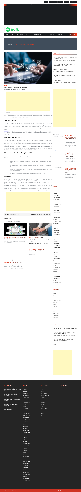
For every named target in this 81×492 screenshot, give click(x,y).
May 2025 (55, 208)
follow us (73, 5)
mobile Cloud (73, 2)
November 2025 (56, 201)
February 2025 (56, 212)
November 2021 (56, 263)
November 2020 (56, 278)
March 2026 (56, 195)
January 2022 (56, 260)
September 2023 (57, 236)
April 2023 (55, 241)
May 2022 (55, 254)
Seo (5, 85)
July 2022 (55, 250)
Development (56, 298)
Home (7, 34)
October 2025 (56, 202)
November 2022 (56, 247)
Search (73, 34)
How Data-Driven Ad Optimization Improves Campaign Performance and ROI (65, 57)
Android (55, 293)
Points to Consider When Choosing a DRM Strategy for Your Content (64, 79)
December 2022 (56, 245)
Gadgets (60, 2)
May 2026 (55, 193)
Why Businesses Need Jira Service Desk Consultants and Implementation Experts (64, 83)
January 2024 (56, 232)
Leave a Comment (21, 89)
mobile (55, 308)
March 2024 (56, 228)
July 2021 (55, 271)
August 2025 (56, 206)
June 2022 (55, 252)
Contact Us (59, 34)
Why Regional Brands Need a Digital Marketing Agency (63, 72)
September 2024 (57, 221)
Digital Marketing (53, 2)
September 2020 (57, 282)
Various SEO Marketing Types (36, 237)
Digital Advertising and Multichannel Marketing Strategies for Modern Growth (64, 65)
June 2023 (55, 239)
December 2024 (56, 215)
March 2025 (56, 210)
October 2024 (56, 219)
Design (28, 34)
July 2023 (25, 435)
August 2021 (56, 269)
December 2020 (56, 276)
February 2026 (56, 197)
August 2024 (56, 223)
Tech (46, 34)
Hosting (66, 2)
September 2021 (57, 267)
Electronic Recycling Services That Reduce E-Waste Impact (64, 75)
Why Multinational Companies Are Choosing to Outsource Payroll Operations (63, 68)
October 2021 (56, 265)
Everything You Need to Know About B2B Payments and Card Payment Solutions (64, 61)
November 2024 (56, 217)
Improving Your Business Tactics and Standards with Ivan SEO (38, 250)
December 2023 (56, 234)
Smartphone (56, 313)
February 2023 (56, 243)
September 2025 (57, 204)
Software (55, 317)
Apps (46, 2)
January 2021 (56, 274)
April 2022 (55, 256)
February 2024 (56, 230)
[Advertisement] (40, 16)
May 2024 (55, 226)
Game (54, 304)
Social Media (56, 315)
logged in (10, 221)
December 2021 (26, 459)
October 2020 (56, 280)
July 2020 (55, 285)
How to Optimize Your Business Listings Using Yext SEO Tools (15, 238)
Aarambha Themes (13, 490)
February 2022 (56, 258)
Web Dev (52, 34)
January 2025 (26, 411)
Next (63, 5)
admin (15, 89)
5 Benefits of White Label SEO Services (13, 263)
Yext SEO (6, 131)
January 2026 (56, 199)
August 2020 (56, 284)
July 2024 (55, 225)
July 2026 (55, 191)
